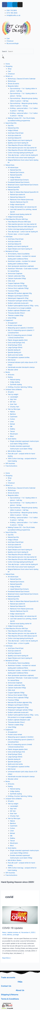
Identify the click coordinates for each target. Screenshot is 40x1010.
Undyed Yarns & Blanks (14, 389)
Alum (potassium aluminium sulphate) (21, 266)
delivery (9, 935)
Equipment (9, 320)
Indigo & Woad (13, 130)
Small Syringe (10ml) (15, 345)
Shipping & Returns (9, 994)
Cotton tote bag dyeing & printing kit (20, 153)
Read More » (6, 958)
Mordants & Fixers (12, 251)
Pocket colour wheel (15, 325)
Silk (11, 426)
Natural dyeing (15, 379)
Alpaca (12, 412)
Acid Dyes (9, 236)
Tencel (12, 431)
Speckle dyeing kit (14, 350)
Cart (9, 71)
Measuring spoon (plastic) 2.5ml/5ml (20, 328)
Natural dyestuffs (14, 187)
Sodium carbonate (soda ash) (18, 303)
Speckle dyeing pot (14, 352)
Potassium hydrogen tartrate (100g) (20, 301)
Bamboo (13, 414)
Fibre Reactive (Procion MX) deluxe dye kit (22, 150)
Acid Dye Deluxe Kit (14, 138)
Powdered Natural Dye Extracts (18, 182)
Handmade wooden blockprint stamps (21, 367)
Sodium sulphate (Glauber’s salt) (19, 310)
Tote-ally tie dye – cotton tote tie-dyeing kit (23, 155)
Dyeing (10, 377)
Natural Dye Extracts (17, 172)
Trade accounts (8, 977)
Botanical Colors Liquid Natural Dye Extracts (23, 185)
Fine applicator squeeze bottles (19, 357)
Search (4, 51)
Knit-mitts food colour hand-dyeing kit (21, 157)
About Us (20, 990)
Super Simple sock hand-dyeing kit (20, 140)
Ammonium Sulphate (15, 273)
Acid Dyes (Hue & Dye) (15, 133)
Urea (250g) (12, 318)
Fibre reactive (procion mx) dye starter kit (22, 148)
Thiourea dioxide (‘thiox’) (16, 313)
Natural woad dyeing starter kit (20, 214)
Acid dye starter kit (14, 135)
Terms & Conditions (10, 999)
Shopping (9, 66)
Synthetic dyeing (16, 384)
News (4, 932)
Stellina (12, 429)
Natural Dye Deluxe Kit (17, 197)
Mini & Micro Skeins (14, 451)
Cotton (12, 419)
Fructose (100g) (13, 291)
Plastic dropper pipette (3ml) (17, 340)
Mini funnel (11, 360)
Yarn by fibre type (14, 409)
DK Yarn (13, 402)
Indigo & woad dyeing (15, 217)
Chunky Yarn (14, 407)
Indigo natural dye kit (17, 204)
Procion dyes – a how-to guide (18, 234)
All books (11, 375)
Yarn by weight (13, 394)
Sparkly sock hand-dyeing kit (18, 143)
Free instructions (11, 466)
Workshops (12, 81)
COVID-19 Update (12, 928)
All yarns (11, 392)
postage (16, 935)
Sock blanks (12, 439)
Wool (12, 436)
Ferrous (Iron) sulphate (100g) (18, 288)
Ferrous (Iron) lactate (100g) (17, 286)
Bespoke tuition (13, 86)
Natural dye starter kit (17, 194)
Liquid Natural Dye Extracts (19, 180)
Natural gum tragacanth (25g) (18, 298)
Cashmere (13, 417)
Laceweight (14, 397)
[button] (20, 470)
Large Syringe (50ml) (15, 347)
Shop (9, 69)
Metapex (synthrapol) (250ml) (18, 296)
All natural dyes (13, 167)
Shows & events (13, 84)
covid (4, 935)
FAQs (20, 982)
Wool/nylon (14, 434)
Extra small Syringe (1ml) (16, 342)
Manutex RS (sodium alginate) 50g (20, 293)
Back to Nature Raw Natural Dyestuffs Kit (24, 192)
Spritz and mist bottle (15, 355)
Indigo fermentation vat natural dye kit (23, 207)
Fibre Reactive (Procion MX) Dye (17, 219)
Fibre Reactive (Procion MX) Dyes (19, 145)
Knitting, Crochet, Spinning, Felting (20, 387)
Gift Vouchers (10, 463)
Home (8, 64)
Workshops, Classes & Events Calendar (21, 79)
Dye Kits (11, 125)
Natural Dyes (10, 165)
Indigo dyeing (15, 382)
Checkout (11, 74)
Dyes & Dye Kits (11, 123)
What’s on (9, 76)
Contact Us (6, 986)
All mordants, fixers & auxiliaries (19, 254)
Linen (12, 421)
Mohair (12, 424)
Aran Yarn (13, 404)
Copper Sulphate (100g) (16, 283)
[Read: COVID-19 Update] (20, 915)
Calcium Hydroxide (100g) (17, 278)
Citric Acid (11, 281)
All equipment (12, 323)
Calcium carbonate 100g (16, 276)
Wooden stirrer (13, 370)
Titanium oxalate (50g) (15, 315)
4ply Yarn (13, 399)
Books (8, 372)
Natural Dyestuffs (16, 175)
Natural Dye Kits (13, 128)
